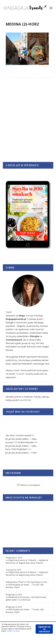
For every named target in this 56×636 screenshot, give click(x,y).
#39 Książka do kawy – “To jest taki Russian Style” (25, 586)
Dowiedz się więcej (13, 631)
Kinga (8, 557)
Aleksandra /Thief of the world (21, 582)
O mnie (20, 373)
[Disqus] (28, 123)
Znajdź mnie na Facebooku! (23, 411)
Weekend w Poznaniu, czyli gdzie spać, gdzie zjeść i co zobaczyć (26, 598)
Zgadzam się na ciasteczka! (44, 629)
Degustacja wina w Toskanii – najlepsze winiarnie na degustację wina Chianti (27, 561)
